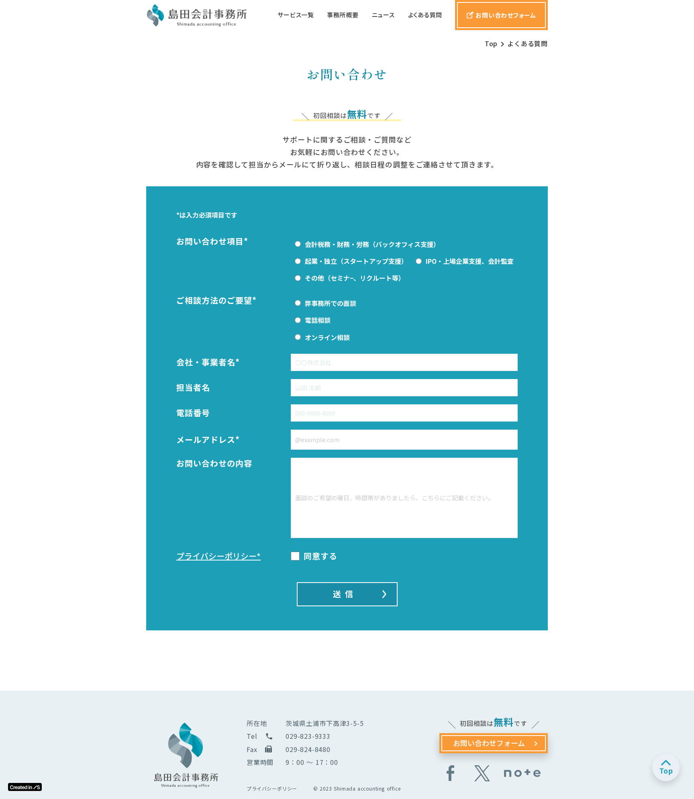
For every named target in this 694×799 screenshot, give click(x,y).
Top (491, 43)
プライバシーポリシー (272, 788)
